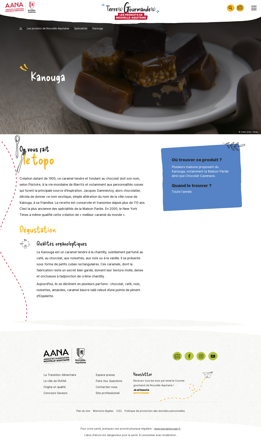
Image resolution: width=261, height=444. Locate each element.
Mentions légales (103, 411)
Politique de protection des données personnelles (155, 411)
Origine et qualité (55, 387)
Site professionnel (107, 393)
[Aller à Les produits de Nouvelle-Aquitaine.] (21, 28)
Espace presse (105, 375)
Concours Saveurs (55, 393)
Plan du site (83, 411)
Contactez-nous (106, 387)
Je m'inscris (141, 390)
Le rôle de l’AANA (55, 381)
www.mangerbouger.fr (167, 428)
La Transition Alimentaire (60, 375)
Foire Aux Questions (109, 381)
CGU (119, 411)
